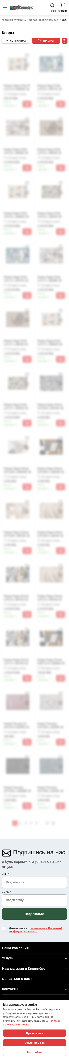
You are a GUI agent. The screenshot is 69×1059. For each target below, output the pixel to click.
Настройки (34, 1052)
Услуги (7, 958)
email (6, 892)
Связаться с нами (17, 979)
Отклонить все (35, 1042)
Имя (5, 874)
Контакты (10, 989)
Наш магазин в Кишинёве (23, 968)
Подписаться (34, 913)
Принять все (34, 1033)
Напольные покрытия (43, 20)
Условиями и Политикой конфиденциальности (35, 930)
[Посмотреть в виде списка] (64, 41)
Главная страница (14, 20)
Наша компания (15, 948)
